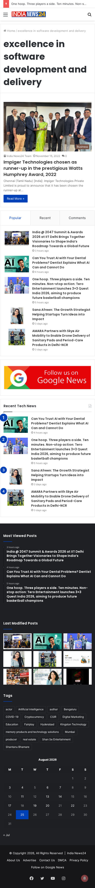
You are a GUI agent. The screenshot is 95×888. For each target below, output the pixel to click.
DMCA (62, 860)
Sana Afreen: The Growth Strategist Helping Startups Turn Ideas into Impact (61, 314)
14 (60, 796)
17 (9, 805)
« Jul (6, 835)
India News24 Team (19, 156)
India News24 (76, 853)
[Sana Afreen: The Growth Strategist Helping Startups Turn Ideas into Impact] (17, 315)
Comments (77, 218)
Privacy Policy (79, 860)
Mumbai (70, 731)
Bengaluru (70, 709)
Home (10, 30)
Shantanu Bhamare (17, 747)
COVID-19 (12, 716)
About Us (13, 860)
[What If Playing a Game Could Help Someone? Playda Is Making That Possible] (77, 659)
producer (11, 739)
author (54, 709)
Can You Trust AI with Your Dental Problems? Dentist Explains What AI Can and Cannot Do (60, 262)
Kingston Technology (73, 724)
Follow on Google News (47, 867)
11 (22, 796)
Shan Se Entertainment (56, 739)
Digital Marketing (73, 716)
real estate (29, 739)
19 (34, 805)
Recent (45, 218)
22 (72, 805)
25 (22, 814)
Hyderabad (47, 724)
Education (12, 724)
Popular (15, 218)
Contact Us (47, 860)
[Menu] (5, 16)
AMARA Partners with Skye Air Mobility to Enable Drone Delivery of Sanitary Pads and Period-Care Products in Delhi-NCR (61, 338)
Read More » (15, 198)
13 (47, 796)
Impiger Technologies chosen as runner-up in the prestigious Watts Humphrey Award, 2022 (43, 168)
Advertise (29, 860)
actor (9, 709)
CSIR (53, 716)
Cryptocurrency (34, 716)
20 (47, 805)
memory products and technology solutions (32, 731)
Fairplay (29, 724)
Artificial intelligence (31, 709)
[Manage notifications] (84, 878)
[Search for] (89, 16)
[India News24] (28, 14)
